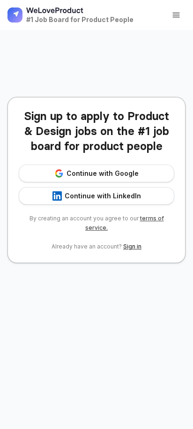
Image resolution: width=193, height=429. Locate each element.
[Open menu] (176, 15)
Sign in (132, 246)
